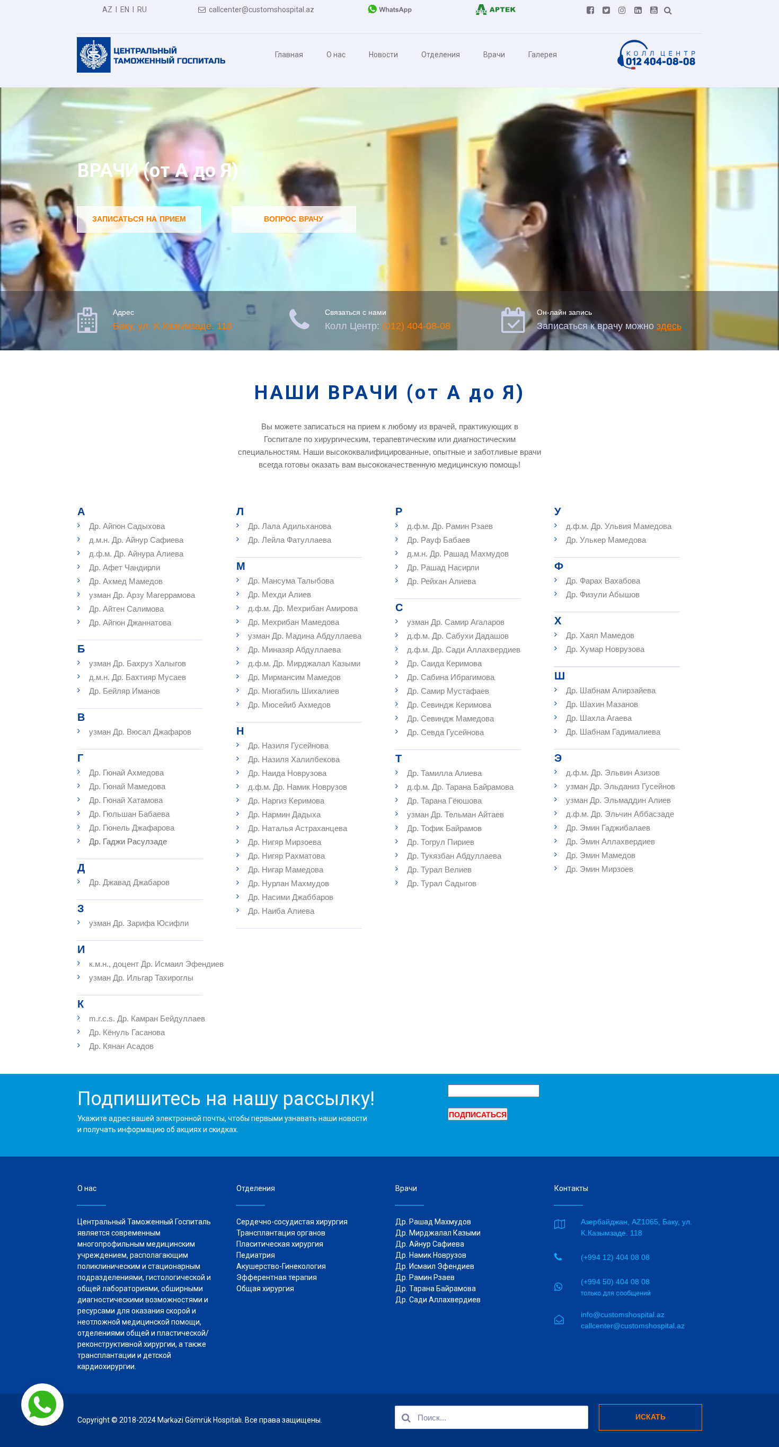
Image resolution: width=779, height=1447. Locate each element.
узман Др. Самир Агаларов (455, 622)
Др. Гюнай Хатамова (126, 800)
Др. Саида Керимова (444, 663)
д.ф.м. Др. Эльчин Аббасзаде (620, 813)
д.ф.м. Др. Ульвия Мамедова (618, 526)
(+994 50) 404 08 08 (615, 1281)
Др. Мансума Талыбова (291, 580)
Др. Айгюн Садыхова (127, 526)
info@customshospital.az (623, 1314)
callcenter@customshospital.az (256, 9)
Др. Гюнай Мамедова (127, 786)
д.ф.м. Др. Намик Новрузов (297, 786)
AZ (107, 9)
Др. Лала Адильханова (289, 526)
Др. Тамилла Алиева (444, 773)
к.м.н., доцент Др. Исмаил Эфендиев (156, 963)
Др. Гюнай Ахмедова (126, 772)
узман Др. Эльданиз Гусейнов (620, 786)
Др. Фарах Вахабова (603, 580)
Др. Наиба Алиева (281, 910)
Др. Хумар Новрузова (605, 649)
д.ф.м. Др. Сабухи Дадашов (458, 635)
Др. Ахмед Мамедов (126, 581)
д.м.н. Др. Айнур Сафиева (136, 539)
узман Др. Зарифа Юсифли (139, 923)
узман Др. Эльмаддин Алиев (618, 800)
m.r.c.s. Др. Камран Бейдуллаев (147, 1018)
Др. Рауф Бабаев (438, 539)
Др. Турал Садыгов (441, 883)
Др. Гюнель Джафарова (131, 827)
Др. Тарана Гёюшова (444, 800)
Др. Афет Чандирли (124, 567)
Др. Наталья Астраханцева (297, 828)
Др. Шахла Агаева (599, 717)
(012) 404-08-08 (416, 326)
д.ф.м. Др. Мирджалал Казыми (304, 663)
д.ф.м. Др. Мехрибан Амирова (303, 608)
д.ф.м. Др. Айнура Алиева (136, 553)
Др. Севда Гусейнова (445, 732)
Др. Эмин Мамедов (600, 855)
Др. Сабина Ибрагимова (450, 677)
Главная (289, 54)
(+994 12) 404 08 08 (615, 1257)
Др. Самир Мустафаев (448, 690)
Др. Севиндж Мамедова (450, 718)
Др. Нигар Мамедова (285, 869)
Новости (383, 54)
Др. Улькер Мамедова (606, 539)
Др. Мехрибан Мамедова (293, 622)
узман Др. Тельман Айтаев (455, 814)
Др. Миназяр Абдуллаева (294, 649)
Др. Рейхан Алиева (441, 581)
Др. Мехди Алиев (279, 594)
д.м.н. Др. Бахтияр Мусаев (137, 677)
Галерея (542, 54)
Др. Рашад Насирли (443, 567)
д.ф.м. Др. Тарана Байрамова (460, 786)
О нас (336, 54)
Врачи (494, 54)
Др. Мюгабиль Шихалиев (293, 690)
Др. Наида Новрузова (287, 773)
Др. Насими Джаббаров (290, 897)
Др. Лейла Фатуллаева (289, 539)
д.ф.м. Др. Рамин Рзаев (451, 526)
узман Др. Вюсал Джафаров (140, 731)
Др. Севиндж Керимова (449, 704)
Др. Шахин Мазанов (602, 704)
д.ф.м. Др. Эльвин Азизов (613, 772)
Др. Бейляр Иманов (124, 690)
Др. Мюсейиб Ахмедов (289, 704)
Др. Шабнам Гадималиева (613, 731)
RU (142, 9)
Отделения (440, 54)
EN (125, 9)
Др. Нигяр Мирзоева (284, 841)
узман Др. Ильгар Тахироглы (141, 977)
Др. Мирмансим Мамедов (294, 677)
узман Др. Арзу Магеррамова (142, 594)
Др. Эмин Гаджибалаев (608, 827)
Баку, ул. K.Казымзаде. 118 (172, 326)
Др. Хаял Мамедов (600, 635)
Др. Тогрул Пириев (440, 841)
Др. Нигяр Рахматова (286, 855)
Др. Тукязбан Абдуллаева (454, 855)
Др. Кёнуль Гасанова (127, 1032)
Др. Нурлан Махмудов (288, 883)
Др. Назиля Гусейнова (288, 745)
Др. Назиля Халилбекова (294, 759)
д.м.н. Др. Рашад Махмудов (458, 553)
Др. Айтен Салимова (127, 608)
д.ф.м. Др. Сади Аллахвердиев (463, 649)
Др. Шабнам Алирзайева (611, 690)
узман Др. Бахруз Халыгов (137, 663)
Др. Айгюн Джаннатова (130, 622)
